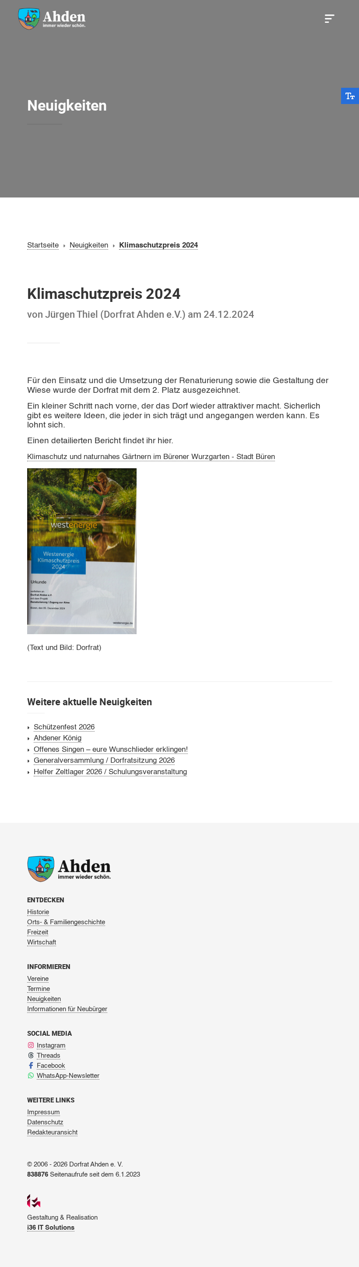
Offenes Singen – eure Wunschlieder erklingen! (111, 750)
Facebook (51, 1065)
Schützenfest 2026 (64, 727)
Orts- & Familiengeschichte (66, 922)
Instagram (51, 1045)
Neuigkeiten (89, 245)
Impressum (43, 1112)
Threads (48, 1055)
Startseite (43, 245)
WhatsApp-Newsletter (68, 1076)
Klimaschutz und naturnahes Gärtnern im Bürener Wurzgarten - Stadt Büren (151, 457)
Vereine (38, 979)
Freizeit (37, 932)
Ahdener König (57, 738)
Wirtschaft (41, 942)
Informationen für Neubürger (67, 1009)
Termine (38, 989)
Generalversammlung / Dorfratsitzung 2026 (104, 761)
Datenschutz (45, 1122)
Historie (38, 912)
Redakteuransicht (52, 1132)
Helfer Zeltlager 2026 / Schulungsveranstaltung (110, 772)
